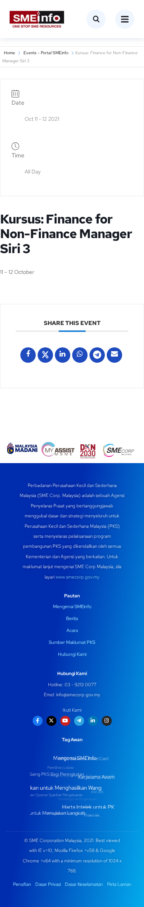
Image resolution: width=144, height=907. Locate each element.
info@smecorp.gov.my (78, 695)
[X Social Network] (45, 355)
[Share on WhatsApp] (80, 355)
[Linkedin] (62, 355)
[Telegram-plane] (79, 721)
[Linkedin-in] (93, 721)
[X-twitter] (51, 721)
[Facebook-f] (38, 721)
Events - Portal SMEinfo (45, 52)
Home (9, 52)
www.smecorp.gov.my (77, 577)
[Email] (114, 355)
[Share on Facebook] (28, 355)
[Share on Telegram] (97, 355)
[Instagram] (107, 721)
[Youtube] (65, 721)
